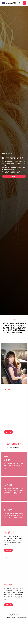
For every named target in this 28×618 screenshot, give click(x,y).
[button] (14, 176)
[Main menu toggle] (24, 3)
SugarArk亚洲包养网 (13, 3)
